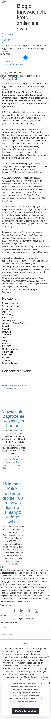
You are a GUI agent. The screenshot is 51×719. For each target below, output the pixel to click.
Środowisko (7, 354)
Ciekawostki (7, 351)
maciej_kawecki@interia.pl (22, 615)
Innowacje (6, 331)
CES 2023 (6, 346)
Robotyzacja (7, 317)
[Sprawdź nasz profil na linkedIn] (22, 611)
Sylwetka (6, 360)
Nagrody (6, 39)
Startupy (6, 311)
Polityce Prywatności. (26, 701)
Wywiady (6, 343)
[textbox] (25, 183)
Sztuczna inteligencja (11, 306)
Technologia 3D (9, 320)
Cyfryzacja (6, 334)
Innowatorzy (7, 314)
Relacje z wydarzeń (11, 303)
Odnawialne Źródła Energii (14, 323)
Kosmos (5, 357)
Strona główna (8, 34)
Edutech (5, 326)
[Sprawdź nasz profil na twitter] (29, 611)
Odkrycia (6, 337)
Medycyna (6, 340)
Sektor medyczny (10, 308)
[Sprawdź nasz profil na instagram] (37, 611)
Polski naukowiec (9, 363)
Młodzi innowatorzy (14, 64)
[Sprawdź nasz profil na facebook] (14, 611)
